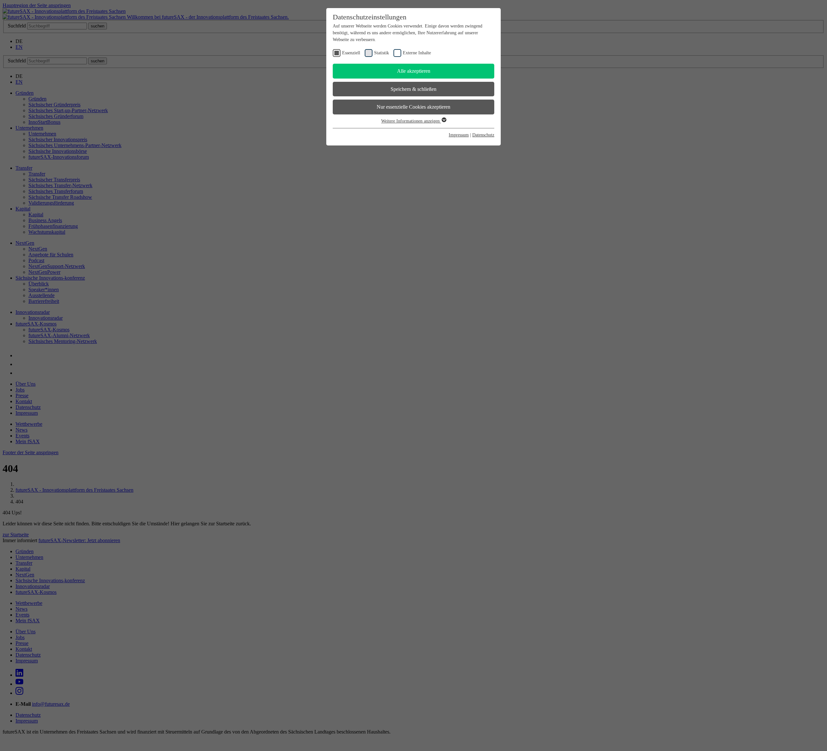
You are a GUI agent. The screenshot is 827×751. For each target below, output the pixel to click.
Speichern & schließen (413, 89)
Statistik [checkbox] (381, 52)
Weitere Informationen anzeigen (411, 121)
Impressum (459, 135)
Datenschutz (483, 135)
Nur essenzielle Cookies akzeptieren (413, 107)
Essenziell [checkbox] (351, 52)
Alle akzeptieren (413, 71)
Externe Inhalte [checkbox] (417, 52)
